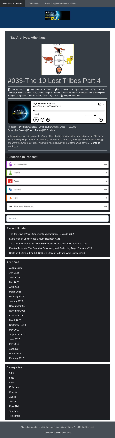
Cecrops (11, 92)
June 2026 (14, 277)
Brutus (93, 89)
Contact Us (34, 3)
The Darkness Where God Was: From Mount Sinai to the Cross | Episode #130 (48, 243)
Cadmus (100, 89)
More (52, 130)
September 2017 (17, 334)
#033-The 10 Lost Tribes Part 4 (54, 80)
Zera (55, 95)
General (38, 89)
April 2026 (14, 287)
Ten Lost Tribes (34, 95)
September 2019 (17, 325)
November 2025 (17, 311)
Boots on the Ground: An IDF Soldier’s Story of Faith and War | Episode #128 (47, 253)
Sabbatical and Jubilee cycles (92, 92)
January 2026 (16, 301)
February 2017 (16, 358)
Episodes (14, 387)
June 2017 (14, 339)
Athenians (84, 89)
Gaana (22, 130)
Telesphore (14, 416)
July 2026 (14, 273)
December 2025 (17, 306)
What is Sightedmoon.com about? (60, 3)
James (12, 397)
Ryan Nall (14, 406)
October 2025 (16, 315)
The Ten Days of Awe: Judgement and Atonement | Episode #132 (41, 234)
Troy (50, 95)
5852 (11, 373)
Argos (76, 89)
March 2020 (15, 320)
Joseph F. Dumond (71, 95)
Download (44, 127)
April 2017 (14, 349)
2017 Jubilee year (65, 89)
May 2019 (14, 330)
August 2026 (15, 268)
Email (30, 130)
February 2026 (16, 296)
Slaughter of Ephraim (17, 95)
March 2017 (15, 353)
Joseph (13, 401)
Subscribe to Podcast (12, 3)
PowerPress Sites (63, 432)
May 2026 (14, 282)
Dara (34, 92)
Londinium (66, 92)
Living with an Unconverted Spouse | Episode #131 (34, 239)
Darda (40, 92)
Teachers (47, 89)
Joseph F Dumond (52, 92)
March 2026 (15, 292)
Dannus (27, 92)
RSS (45, 130)
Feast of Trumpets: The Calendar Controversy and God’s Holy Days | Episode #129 (50, 248)
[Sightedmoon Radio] (57, 15)
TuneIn (38, 130)
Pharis (75, 92)
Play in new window (27, 127)
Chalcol (19, 92)
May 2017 (14, 344)
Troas (44, 95)
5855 (11, 382)
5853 (31, 89)
